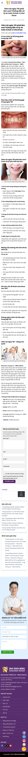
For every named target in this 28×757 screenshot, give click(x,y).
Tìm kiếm (4, 489)
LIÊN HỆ (5, 713)
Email (5, 459)
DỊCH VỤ (5, 703)
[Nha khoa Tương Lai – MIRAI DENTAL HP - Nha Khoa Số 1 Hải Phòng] (14, 3)
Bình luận (6, 438)
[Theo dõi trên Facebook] (2, 745)
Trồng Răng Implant (9, 727)
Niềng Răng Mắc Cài (9, 724)
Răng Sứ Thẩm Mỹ (8, 730)
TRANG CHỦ (6, 697)
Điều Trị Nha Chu (8, 733)
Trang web (6, 466)
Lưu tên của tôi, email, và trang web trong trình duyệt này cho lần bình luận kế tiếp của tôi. (13, 476)
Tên (4, 452)
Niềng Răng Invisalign (9, 720)
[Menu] (2, 3)
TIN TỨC (5, 710)
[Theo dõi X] (8, 745)
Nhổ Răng (6, 736)
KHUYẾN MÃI (6, 706)
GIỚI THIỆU (6, 700)
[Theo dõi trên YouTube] (10, 745)
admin (22, 20)
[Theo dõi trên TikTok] (5, 745)
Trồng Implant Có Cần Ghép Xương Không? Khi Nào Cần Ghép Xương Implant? (13, 513)
